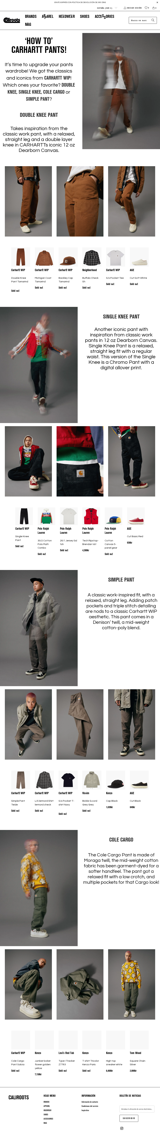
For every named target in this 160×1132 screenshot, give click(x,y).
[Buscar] (153, 20)
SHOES (46, 1114)
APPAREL (47, 1106)
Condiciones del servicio (90, 1106)
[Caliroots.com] (11, 20)
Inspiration (85, 1110)
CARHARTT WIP (57, 78)
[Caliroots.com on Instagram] (122, 1128)
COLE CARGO (54, 92)
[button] (30, 16)
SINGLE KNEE (30, 92)
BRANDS (46, 1102)
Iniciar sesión (134, 8)
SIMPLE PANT (37, 99)
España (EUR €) (105, 8)
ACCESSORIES (48, 1118)
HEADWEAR (47, 1110)
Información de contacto (90, 1102)
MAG (45, 1123)
